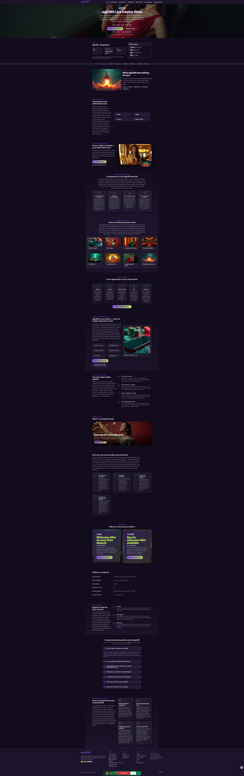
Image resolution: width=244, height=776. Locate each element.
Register (125, 754)
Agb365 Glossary (113, 766)
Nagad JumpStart (158, 2)
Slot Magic (134, 55)
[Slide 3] (124, 444)
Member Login (130, 28)
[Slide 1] (120, 444)
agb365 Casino (122, 2)
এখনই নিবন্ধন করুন (123, 773)
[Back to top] (241, 767)
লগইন (133, 773)
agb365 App (131, 2)
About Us (138, 754)
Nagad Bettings (148, 2)
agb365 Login (114, 2)
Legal (137, 759)
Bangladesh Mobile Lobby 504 (116, 762)
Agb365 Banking (113, 764)
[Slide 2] (122, 444)
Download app (100, 162)
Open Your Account (115, 28)
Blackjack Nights (113, 759)
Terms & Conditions (141, 755)
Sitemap (161, 772)
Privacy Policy (139, 757)
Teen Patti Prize (139, 2)
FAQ (137, 761)
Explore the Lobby (100, 365)
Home (107, 2)
